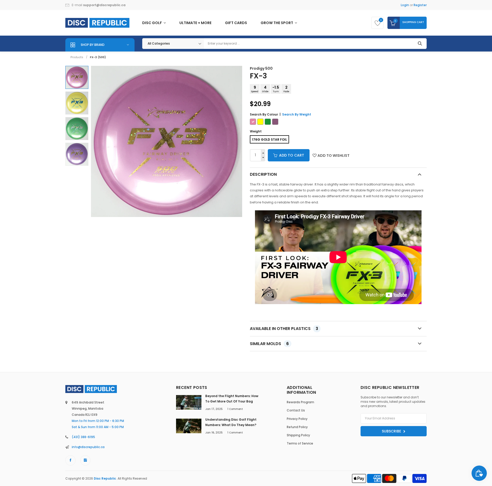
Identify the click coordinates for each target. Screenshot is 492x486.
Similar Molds (269, 344)
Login (405, 5)
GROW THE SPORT (277, 22)
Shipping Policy (298, 435)
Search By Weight (296, 114)
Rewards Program (300, 402)
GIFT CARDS (236, 22)
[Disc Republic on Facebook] (70, 460)
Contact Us (296, 410)
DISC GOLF (152, 22)
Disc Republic (105, 478)
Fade (286, 89)
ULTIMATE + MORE (195, 22)
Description (263, 174)
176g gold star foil (269, 139)
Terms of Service (300, 443)
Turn (275, 89)
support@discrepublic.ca (104, 5)
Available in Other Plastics (284, 329)
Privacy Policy (297, 419)
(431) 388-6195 (83, 437)
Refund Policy (297, 427)
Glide (265, 89)
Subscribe (392, 431)
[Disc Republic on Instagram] (85, 460)
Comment (235, 409)
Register (420, 5)
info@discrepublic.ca (88, 447)
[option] (76, 77)
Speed (254, 89)
